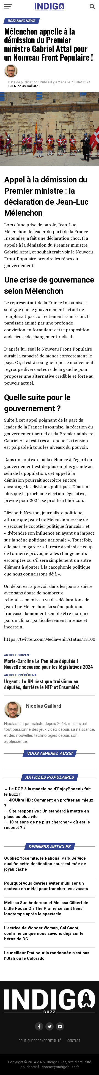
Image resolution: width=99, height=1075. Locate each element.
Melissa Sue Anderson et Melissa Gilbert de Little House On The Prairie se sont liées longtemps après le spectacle (46, 908)
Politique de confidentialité (40, 1040)
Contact (73, 1040)
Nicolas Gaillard (26, 86)
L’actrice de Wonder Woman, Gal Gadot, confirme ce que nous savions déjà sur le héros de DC (44, 933)
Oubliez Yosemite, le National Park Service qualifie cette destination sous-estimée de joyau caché (45, 864)
